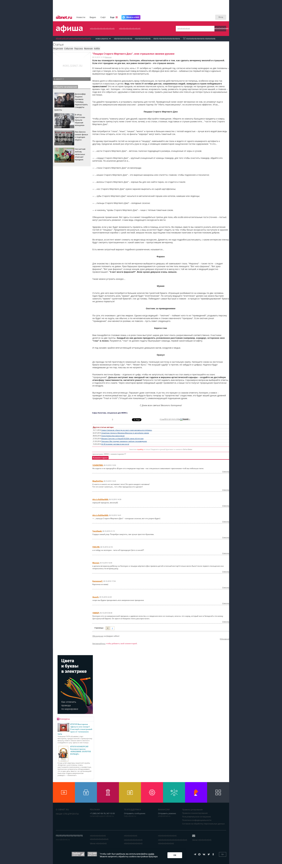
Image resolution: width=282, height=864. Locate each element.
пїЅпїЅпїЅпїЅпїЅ (220, 28)
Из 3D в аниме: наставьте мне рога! (115, 444)
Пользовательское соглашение (196, 816)
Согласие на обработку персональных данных (203, 823)
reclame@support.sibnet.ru (102, 816)
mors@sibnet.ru (63, 839)
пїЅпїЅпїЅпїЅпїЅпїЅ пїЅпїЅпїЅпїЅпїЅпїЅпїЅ (99, 837)
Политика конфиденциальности (196, 820)
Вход (221, 17)
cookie (151, 854)
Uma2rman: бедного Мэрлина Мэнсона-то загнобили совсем (125, 433)
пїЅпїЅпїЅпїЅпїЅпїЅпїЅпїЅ (102, 28)
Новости (80, 17)
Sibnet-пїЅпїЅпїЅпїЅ (98, 843)
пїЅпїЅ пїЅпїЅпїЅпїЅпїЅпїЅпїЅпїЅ (166, 39)
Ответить (225, 471)
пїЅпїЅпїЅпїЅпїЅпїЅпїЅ (130, 28)
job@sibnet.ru (164, 816)
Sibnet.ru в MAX (132, 17)
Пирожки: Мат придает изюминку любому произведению (124, 441)
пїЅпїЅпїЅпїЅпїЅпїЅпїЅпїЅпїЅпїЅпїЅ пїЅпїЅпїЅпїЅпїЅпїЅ (172, 842)
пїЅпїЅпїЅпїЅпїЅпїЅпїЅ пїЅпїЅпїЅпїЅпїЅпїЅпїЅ (133, 842)
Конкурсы (65, 719)
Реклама (95, 809)
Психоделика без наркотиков (112, 436)
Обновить (224, 639)
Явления (108, 57)
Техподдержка (132, 809)
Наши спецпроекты (67, 813)
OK (174, 855)
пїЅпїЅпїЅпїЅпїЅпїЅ (143, 39)
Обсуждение (97, 636)
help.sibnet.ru (130, 816)
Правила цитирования (192, 809)
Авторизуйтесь (98, 643)
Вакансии (164, 809)
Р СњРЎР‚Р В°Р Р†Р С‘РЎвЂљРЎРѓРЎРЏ (175, 419)
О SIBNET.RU (62, 809)
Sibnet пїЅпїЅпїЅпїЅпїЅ (201, 840)
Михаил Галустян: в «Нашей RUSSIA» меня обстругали (122, 439)
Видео (93, 17)
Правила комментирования (195, 813)
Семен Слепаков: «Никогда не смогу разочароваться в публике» (126, 430)
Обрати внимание (65, 86)
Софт (103, 17)
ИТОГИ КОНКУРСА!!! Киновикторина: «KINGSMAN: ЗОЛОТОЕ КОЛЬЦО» (80, 750)
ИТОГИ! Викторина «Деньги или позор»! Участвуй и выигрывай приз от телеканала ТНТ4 (75, 729)
